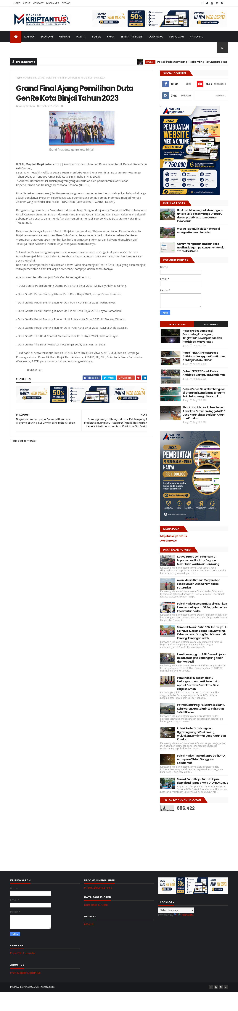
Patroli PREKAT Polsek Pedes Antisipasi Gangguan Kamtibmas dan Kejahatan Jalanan (204, 356)
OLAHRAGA (156, 36)
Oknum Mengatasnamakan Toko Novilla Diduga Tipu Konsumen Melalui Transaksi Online (201, 247)
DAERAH (29, 36)
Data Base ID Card (96, 905)
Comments (211, 324)
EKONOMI (47, 36)
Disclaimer (52, 3)
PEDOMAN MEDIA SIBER (98, 888)
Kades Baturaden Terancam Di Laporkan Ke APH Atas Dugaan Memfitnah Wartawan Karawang (198, 560)
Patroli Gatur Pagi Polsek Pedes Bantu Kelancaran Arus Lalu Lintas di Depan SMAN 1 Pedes (201, 708)
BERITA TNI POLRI (132, 36)
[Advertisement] (188, 838)
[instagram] (222, 3)
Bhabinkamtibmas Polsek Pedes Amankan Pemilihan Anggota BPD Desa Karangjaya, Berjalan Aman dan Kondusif (204, 413)
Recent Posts (177, 324)
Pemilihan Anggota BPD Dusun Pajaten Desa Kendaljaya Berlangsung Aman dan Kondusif (201, 657)
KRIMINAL (64, 36)
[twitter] (207, 3)
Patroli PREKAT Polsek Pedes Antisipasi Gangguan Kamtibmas (204, 373)
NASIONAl (196, 36)
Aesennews (168, 540)
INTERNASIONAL (23, 48)
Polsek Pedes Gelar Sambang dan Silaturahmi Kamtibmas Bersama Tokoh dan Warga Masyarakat (204, 392)
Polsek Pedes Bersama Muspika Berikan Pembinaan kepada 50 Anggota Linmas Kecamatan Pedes (202, 607)
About (26, 3)
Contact (38, 3)
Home (17, 3)
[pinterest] (217, 3)
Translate (187, 915)
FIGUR (111, 36)
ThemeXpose (46, 986)
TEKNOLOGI (176, 36)
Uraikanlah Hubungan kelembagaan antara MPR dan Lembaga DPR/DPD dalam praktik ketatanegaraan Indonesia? (200, 215)
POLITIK (81, 36)
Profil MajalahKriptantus (25, 973)
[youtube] (212, 3)
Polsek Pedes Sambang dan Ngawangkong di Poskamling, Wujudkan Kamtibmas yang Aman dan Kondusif (201, 734)
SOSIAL (96, 36)
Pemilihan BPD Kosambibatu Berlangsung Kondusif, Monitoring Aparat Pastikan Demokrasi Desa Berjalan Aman (198, 683)
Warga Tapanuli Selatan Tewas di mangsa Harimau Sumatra (198, 230)
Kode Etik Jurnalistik (22, 953)
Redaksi (66, 3)
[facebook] (202, 3)
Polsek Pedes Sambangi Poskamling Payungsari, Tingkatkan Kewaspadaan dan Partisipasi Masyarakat (202, 336)
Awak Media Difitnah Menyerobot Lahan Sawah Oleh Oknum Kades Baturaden (198, 583)
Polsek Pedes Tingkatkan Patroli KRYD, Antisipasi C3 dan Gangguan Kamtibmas (201, 759)
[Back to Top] (226, 987)
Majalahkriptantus (173, 536)
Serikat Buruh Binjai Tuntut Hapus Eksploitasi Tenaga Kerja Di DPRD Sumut (202, 781)
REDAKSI (89, 924)
